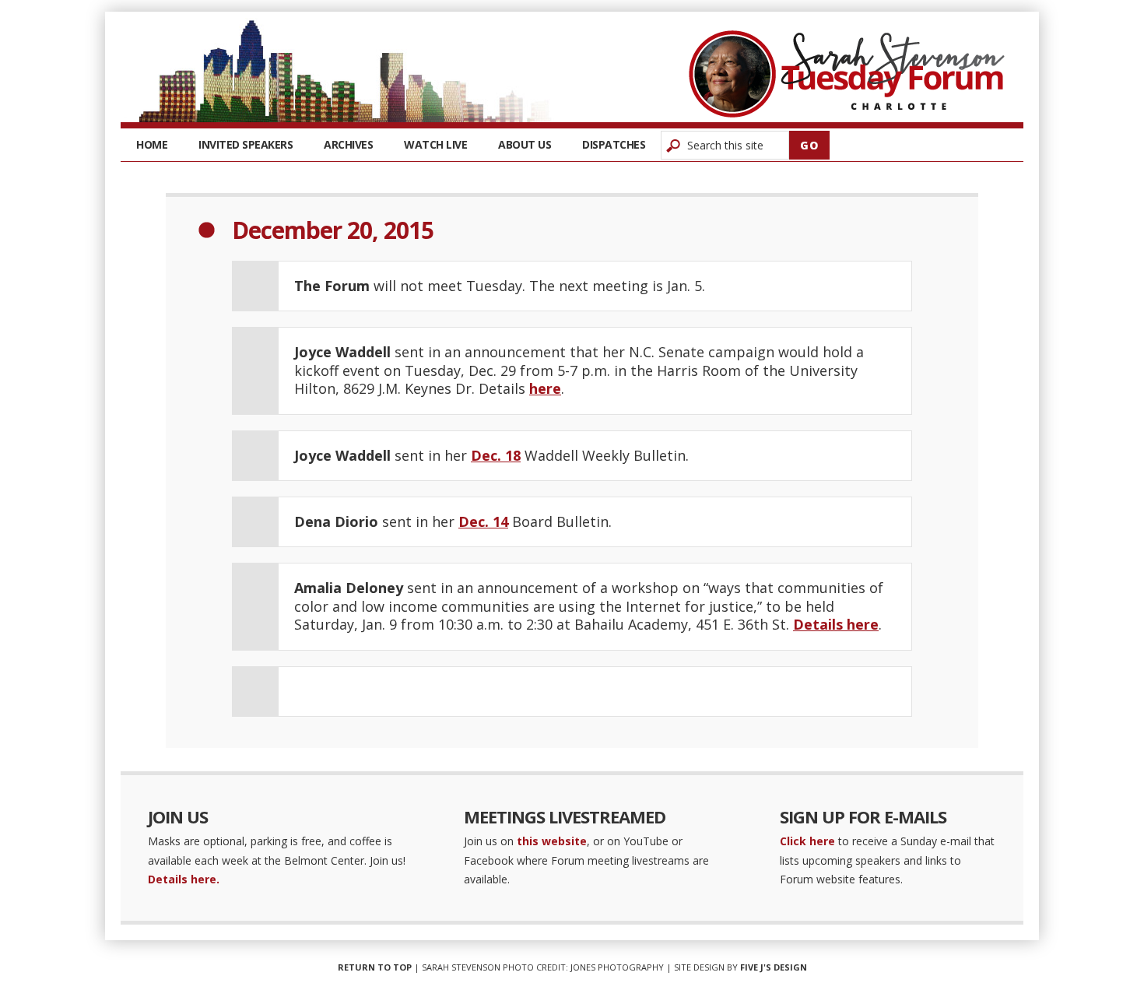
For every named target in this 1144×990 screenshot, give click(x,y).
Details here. (183, 879)
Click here (807, 841)
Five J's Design (773, 967)
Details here (836, 624)
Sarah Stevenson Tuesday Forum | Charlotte (847, 74)
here (545, 388)
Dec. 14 (483, 521)
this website (552, 841)
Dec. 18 (496, 455)
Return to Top (375, 967)
